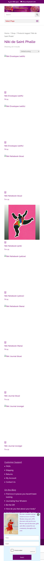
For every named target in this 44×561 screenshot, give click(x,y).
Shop (13, 33)
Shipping (9, 470)
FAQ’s (8, 466)
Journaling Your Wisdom (16, 501)
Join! (22, 557)
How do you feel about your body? (21, 509)
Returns (9, 474)
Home (6, 33)
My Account (11, 478)
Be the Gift (10, 505)
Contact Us (10, 482)
